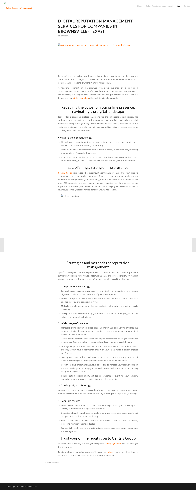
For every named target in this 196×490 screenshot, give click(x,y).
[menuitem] (140, 6)
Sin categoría (63, 36)
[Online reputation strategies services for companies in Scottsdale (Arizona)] (2, 245)
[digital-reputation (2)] (98, 57)
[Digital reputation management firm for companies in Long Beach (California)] (194, 245)
